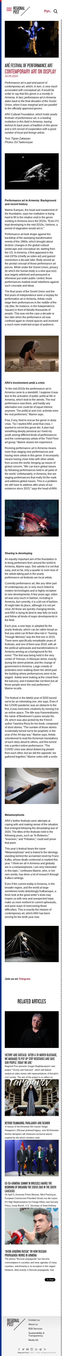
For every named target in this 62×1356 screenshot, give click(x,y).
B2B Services (35, 1328)
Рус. (47, 11)
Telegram (24, 978)
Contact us (34, 1320)
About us (33, 1324)
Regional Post (23, 1352)
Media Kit (33, 1340)
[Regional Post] (21, 12)
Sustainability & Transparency (36, 1334)
